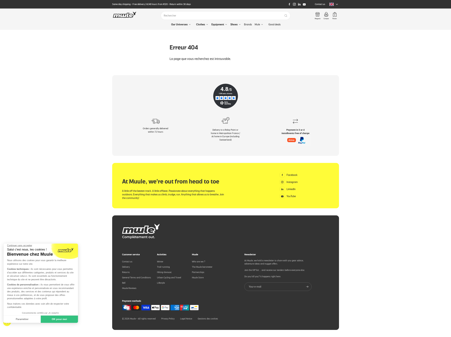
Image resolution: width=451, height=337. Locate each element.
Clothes (200, 24)
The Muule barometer (202, 266)
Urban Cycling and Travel (169, 277)
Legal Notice (186, 318)
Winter (160, 261)
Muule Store (198, 277)
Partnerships (198, 272)
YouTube (291, 196)
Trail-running (163, 266)
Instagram (292, 182)
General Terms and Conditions (136, 277)
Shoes (234, 24)
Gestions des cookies (208, 318)
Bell (123, 282)
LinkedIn (291, 189)
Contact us (320, 4)
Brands (248, 24)
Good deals (274, 24)
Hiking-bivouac (164, 272)
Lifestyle (161, 282)
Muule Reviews (129, 288)
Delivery (126, 266)
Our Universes (179, 24)
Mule (257, 24)
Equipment (217, 24)
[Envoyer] (307, 286)
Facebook (292, 175)
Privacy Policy (168, 318)
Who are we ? (198, 261)
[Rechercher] (286, 15)
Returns (126, 272)
